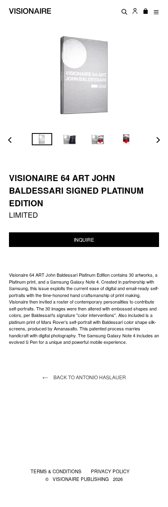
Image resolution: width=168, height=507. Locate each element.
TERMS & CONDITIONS (57, 471)
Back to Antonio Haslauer (89, 377)
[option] (42, 139)
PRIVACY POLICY (110, 471)
